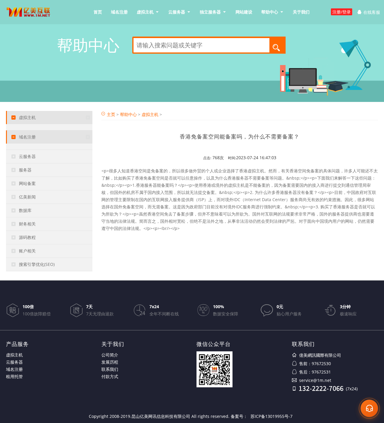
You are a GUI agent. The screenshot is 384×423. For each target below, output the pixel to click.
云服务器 (176, 12)
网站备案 (27, 183)
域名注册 (119, 12)
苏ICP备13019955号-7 (271, 416)
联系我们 (109, 369)
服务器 (25, 170)
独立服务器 (210, 12)
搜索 (278, 47)
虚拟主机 (145, 12)
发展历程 (109, 362)
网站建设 (244, 12)
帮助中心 (269, 12)
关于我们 (301, 12)
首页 (98, 12)
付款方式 (109, 376)
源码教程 (27, 237)
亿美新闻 (27, 197)
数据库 (25, 210)
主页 (111, 114)
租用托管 (14, 376)
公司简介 (109, 355)
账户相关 (27, 251)
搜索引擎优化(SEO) (37, 264)
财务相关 (27, 224)
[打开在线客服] (369, 408)
